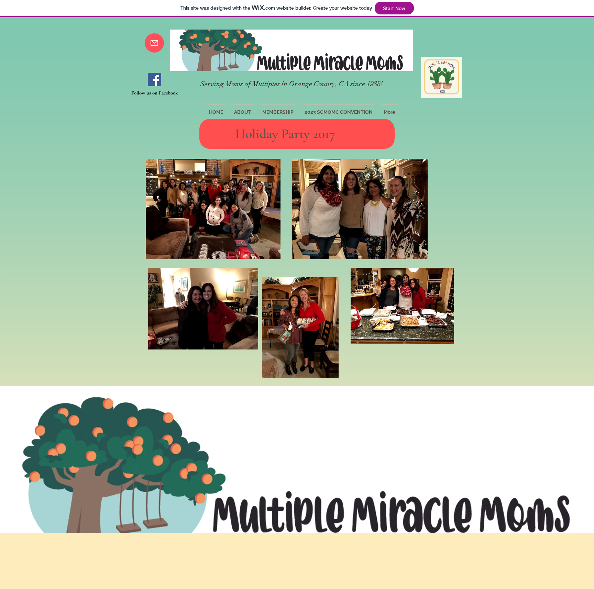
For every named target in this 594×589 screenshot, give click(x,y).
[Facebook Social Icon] (154, 79)
